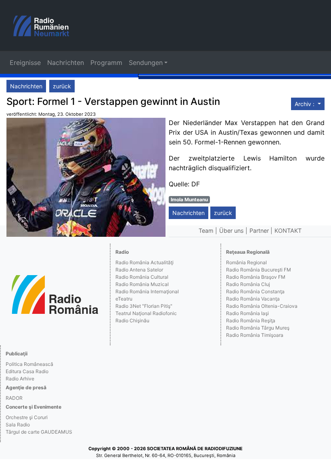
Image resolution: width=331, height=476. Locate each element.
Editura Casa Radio (27, 371)
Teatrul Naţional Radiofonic (146, 313)
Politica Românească (29, 364)
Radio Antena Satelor (139, 270)
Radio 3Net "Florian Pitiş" (143, 306)
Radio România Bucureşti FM (258, 270)
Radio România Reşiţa (250, 320)
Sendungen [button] (146, 62)
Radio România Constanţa (255, 291)
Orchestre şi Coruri (27, 417)
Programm (106, 62)
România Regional (246, 262)
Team (206, 230)
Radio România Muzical (142, 284)
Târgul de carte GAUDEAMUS (39, 432)
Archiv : (305, 103)
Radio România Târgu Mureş (257, 328)
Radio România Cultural (141, 277)
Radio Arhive (20, 379)
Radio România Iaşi (247, 313)
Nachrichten (65, 62)
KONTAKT (288, 230)
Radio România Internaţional (147, 291)
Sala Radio (18, 425)
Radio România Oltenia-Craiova (261, 306)
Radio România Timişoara (254, 335)
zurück (62, 86)
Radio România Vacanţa (253, 299)
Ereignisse (25, 62)
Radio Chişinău (132, 320)
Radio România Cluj (248, 284)
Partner (259, 230)
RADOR (14, 398)
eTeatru (123, 299)
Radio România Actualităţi (144, 262)
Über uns (231, 230)
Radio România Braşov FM (255, 277)
